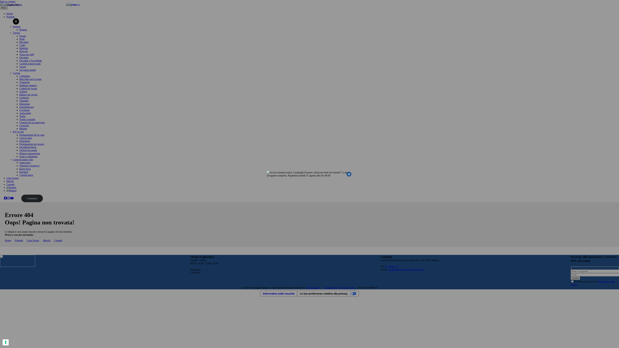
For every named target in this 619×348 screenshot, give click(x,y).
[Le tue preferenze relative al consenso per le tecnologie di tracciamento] (6, 342)
